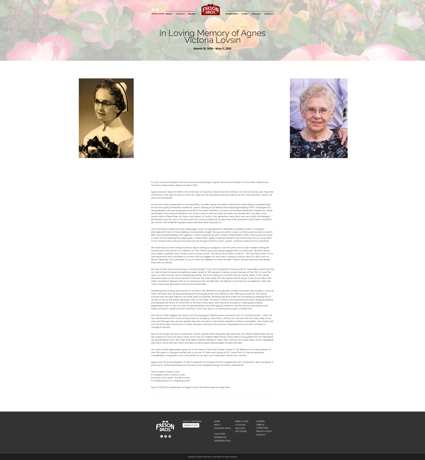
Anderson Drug (222, 440)
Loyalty (180, 14)
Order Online (157, 13)
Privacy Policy (264, 431)
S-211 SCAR (240, 424)
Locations (219, 433)
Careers (260, 421)
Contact (269, 14)
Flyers (244, 14)
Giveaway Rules (222, 428)
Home (217, 421)
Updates (256, 14)
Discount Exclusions (241, 430)
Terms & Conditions (262, 426)
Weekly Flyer (241, 421)
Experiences (232, 14)
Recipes (192, 14)
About (168, 14)
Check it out (191, 425)
